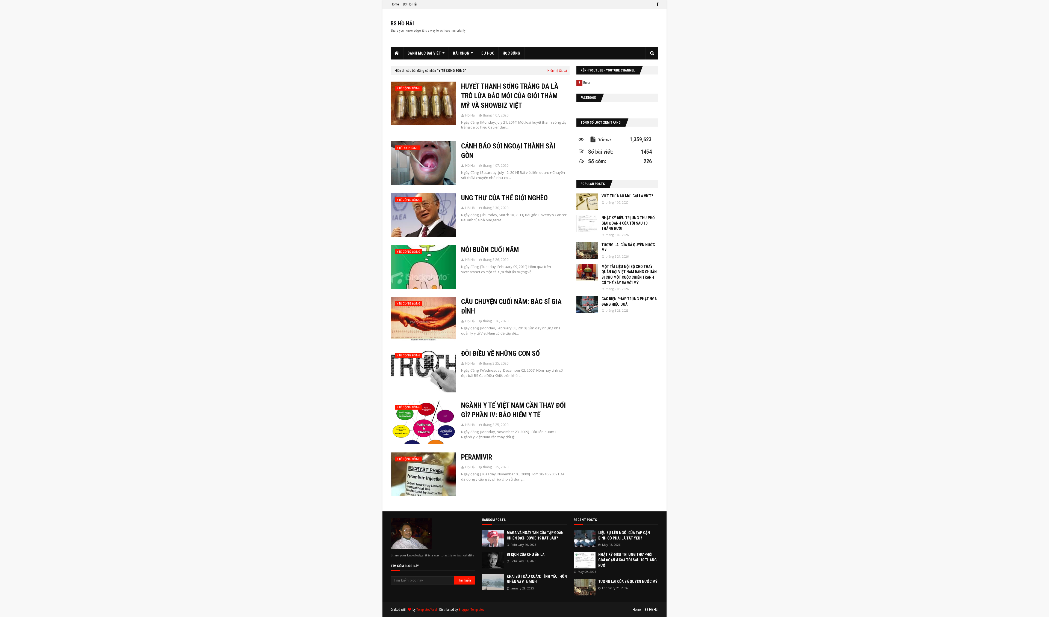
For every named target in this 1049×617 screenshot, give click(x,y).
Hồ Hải (470, 115)
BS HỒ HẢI (402, 23)
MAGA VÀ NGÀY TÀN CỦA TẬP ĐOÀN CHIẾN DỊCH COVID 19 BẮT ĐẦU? (535, 535)
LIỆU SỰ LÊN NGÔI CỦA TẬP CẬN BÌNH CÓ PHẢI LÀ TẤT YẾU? (624, 535)
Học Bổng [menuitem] (511, 53)
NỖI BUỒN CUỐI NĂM (490, 250)
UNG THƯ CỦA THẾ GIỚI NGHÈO (504, 198)
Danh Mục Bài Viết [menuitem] (424, 53)
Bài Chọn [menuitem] (461, 53)
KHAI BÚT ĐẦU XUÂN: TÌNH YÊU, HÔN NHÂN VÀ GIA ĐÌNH (537, 579)
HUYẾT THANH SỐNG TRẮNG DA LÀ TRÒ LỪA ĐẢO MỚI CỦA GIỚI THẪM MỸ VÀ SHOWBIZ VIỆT (509, 95)
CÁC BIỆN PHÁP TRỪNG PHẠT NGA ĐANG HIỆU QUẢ (629, 301)
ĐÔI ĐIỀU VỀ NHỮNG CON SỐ (500, 353)
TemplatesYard (426, 610)
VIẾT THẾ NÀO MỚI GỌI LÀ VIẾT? (627, 196)
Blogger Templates (471, 610)
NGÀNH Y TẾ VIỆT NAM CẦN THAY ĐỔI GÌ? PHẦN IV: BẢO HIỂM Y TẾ (513, 410)
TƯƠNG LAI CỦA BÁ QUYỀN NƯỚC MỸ (628, 247)
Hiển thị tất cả (557, 70)
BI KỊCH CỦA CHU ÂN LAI (526, 554)
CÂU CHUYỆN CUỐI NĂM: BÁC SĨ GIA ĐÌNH (511, 306)
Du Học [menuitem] (487, 53)
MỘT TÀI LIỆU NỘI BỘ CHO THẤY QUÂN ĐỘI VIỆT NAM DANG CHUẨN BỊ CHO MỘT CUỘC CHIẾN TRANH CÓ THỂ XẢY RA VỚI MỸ (629, 274)
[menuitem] (397, 53)
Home (395, 4)
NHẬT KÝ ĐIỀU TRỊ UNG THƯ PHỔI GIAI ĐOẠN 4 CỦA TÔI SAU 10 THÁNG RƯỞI (629, 223)
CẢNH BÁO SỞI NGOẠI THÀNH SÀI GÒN (508, 151)
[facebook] (656, 4)
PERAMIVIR (476, 457)
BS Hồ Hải (410, 4)
